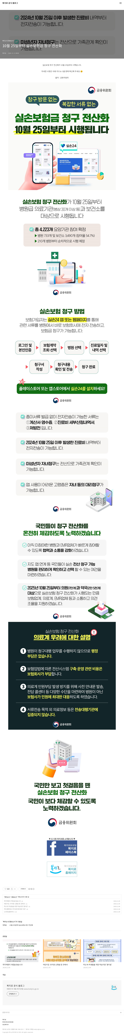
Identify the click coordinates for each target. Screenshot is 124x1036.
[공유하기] (11, 889)
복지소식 (7, 897)
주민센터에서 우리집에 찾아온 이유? (15, 909)
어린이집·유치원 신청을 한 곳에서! (14, 904)
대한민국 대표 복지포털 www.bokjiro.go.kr (23, 989)
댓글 (4, 975)
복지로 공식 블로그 (10, 3)
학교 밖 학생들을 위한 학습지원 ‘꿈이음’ (16, 906)
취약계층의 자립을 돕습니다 (12, 901)
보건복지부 (5, 1024)
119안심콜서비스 (9, 912)
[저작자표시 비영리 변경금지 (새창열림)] (31, 889)
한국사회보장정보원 (7, 1022)
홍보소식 (14, 897)
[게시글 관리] (14, 889)
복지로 (4, 1019)
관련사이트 (6, 1012)
